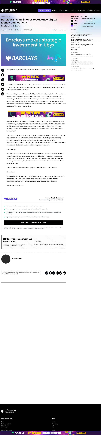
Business (54, 421)
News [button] (53, 10)
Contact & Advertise (6, 424)
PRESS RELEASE (5, 16)
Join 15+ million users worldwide (33, 222)
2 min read (12, 30)
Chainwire (4, 30)
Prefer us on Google (60, 30)
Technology (55, 424)
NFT (53, 428)
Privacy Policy (59, 244)
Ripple (76, 52)
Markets (77, 66)
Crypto (76, 60)
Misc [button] (66, 10)
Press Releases (81, 10)
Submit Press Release (7, 430)
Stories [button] (60, 10)
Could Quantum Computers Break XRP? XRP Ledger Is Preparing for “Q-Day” (82, 40)
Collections (90, 10)
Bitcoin (53, 430)
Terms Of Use (4, 428)
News (72, 52)
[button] (81, 10)
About (2, 421)
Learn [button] (72, 10)
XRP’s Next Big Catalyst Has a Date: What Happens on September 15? (82, 45)
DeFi (53, 426)
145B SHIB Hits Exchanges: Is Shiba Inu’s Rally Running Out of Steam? (81, 35)
